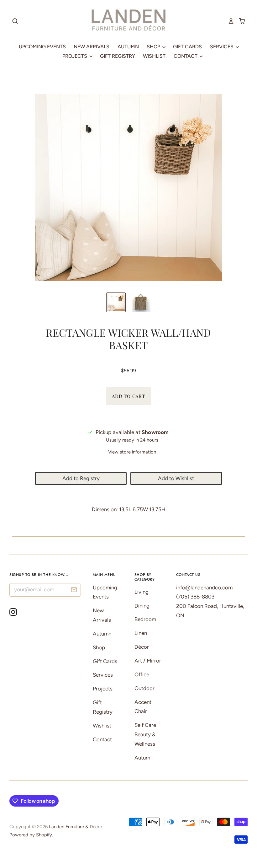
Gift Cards (187, 47)
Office (141, 674)
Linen (140, 633)
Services (222, 47)
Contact (186, 56)
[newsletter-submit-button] (73, 590)
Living (141, 592)
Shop (154, 47)
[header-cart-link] (239, 21)
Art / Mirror (147, 660)
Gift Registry (117, 56)
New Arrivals (91, 47)
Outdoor (144, 688)
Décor (141, 647)
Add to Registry (81, 478)
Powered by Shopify (30, 835)
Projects (75, 56)
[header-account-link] (228, 21)
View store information (132, 452)
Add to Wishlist (176, 478)
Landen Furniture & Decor (75, 826)
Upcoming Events (42, 47)
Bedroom (145, 619)
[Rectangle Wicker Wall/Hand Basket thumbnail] (116, 302)
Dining (141, 606)
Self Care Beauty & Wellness (145, 734)
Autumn (128, 47)
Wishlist (154, 56)
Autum (142, 757)
